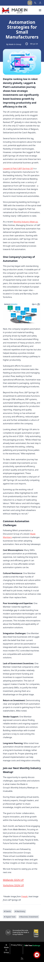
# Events (7, 911)
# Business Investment (28, 917)
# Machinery (20, 911)
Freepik (24, 896)
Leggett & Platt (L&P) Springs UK (18, 168)
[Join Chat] (36, 954)
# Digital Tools (10, 917)
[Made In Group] (14, 10)
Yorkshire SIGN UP (13, 885)
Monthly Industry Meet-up (25, 221)
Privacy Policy (16, 945)
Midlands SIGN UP (13, 880)
